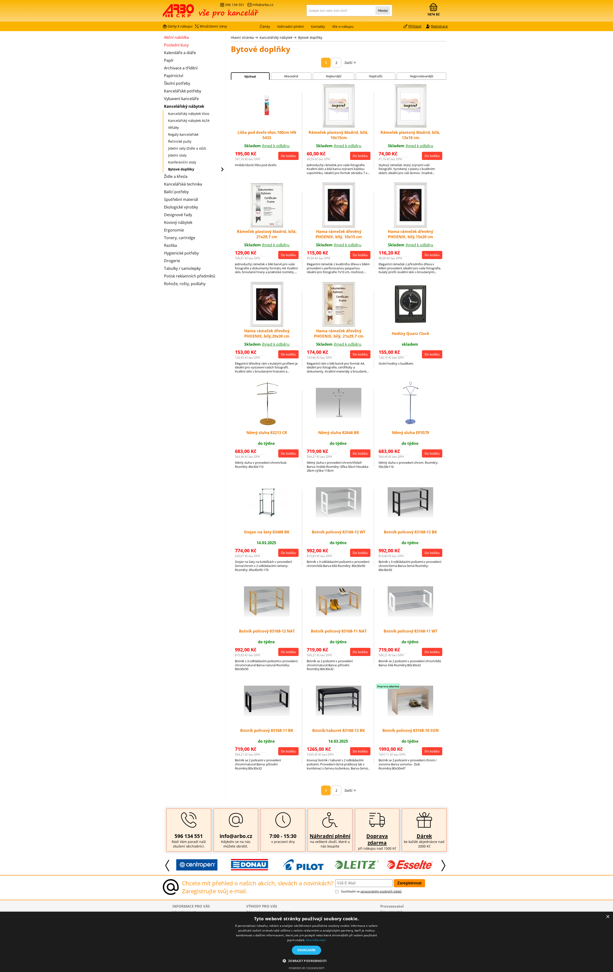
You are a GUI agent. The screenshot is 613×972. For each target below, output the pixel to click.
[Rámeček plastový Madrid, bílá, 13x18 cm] (410, 127)
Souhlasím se (371, 891)
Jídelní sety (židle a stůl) (187, 148)
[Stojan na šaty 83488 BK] (266, 516)
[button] (306, 960)
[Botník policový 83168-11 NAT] (338, 615)
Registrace (439, 26)
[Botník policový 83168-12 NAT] (266, 615)
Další (348, 62)
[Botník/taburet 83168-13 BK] (338, 714)
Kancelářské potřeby (182, 91)
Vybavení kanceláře (181, 98)
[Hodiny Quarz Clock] (410, 325)
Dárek (424, 836)
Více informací (316, 940)
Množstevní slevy (213, 26)
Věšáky (173, 127)
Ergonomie (174, 230)
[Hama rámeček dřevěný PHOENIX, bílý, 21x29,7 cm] (338, 325)
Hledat (383, 10)
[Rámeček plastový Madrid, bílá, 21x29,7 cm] (267, 226)
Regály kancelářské (183, 134)
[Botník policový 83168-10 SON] (410, 714)
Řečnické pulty (179, 141)
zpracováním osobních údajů (381, 891)
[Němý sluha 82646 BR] (338, 416)
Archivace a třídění (181, 68)
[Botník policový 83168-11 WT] (410, 615)
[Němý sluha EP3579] (410, 425)
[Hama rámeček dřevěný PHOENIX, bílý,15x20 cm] (410, 226)
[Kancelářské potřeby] (189, 12)
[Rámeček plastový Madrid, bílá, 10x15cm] (338, 127)
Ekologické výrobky (181, 207)
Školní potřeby (177, 83)
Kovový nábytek (178, 222)
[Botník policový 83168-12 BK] (410, 516)
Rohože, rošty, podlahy (184, 283)
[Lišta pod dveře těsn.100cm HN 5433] (266, 121)
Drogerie (172, 260)
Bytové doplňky (310, 37)
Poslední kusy (176, 45)
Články (265, 26)
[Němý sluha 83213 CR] (267, 425)
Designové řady (178, 214)
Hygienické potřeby (181, 253)
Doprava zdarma (377, 839)
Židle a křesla (175, 176)
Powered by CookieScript (306, 968)
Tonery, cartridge (179, 237)
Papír (169, 60)
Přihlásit (414, 26)
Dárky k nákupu (180, 26)
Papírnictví (173, 75)
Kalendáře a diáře (180, 52)
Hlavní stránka (242, 37)
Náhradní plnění (330, 836)
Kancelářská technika (183, 184)
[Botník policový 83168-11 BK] (266, 714)
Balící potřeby (176, 191)
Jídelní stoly (177, 155)
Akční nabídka (176, 37)
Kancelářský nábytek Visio (188, 113)
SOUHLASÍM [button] (306, 950)
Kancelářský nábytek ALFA (189, 120)
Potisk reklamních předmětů (189, 276)
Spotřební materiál (181, 199)
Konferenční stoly (182, 162)
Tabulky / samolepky (182, 268)
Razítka (170, 245)
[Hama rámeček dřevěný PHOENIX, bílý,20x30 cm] (267, 325)
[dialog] (306, 942)
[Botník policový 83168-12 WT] (338, 516)
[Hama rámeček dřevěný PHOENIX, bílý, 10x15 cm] (338, 226)
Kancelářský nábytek (276, 37)
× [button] (607, 917)
